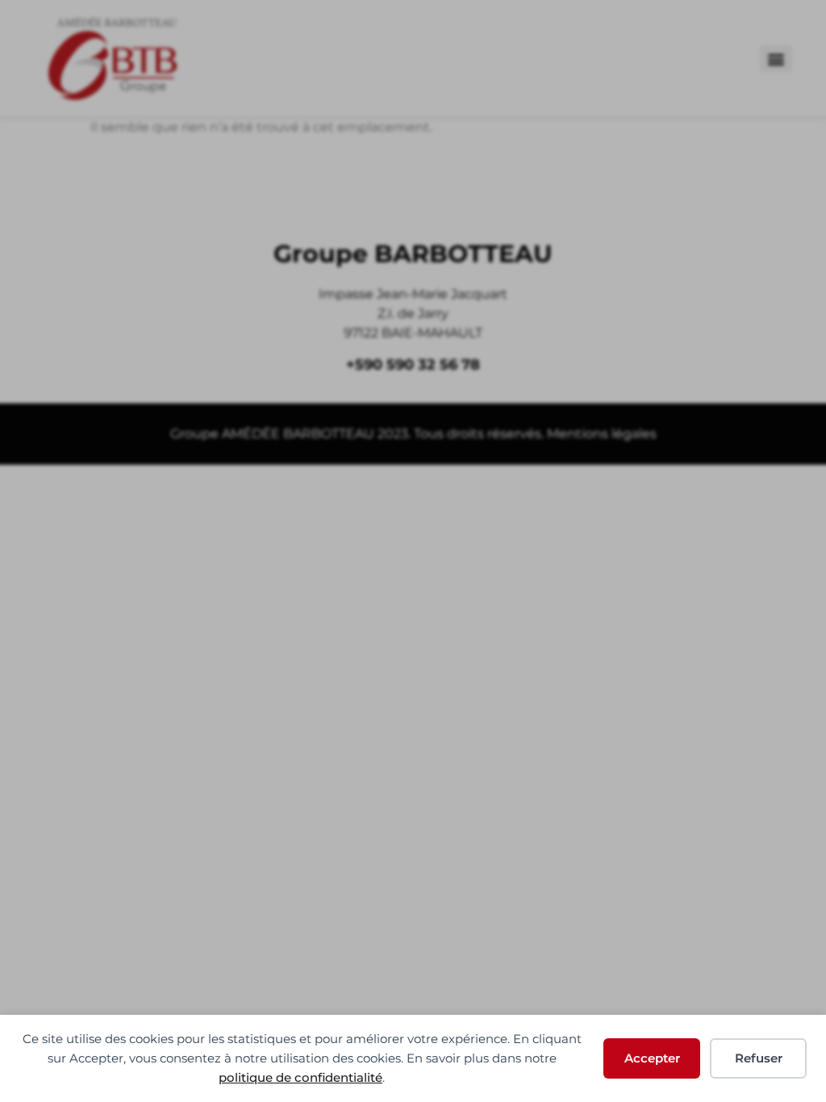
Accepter (652, 1058)
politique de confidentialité (300, 1077)
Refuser (758, 1058)
